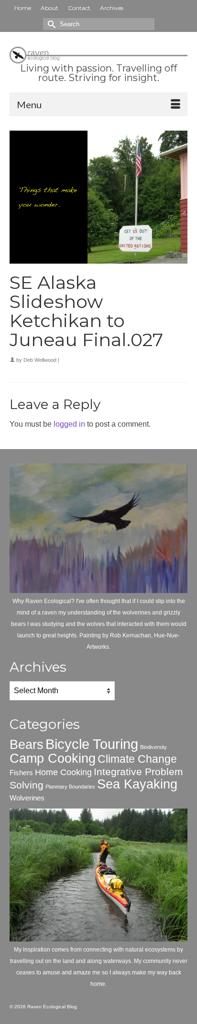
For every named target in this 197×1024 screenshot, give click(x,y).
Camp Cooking (53, 758)
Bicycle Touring (91, 744)
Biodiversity (153, 747)
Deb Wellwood (39, 360)
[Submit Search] (50, 24)
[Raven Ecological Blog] (98, 53)
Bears (27, 744)
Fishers (21, 772)
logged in (69, 424)
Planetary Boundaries (70, 786)
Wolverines (27, 798)
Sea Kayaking (137, 784)
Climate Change (137, 759)
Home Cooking (63, 772)
